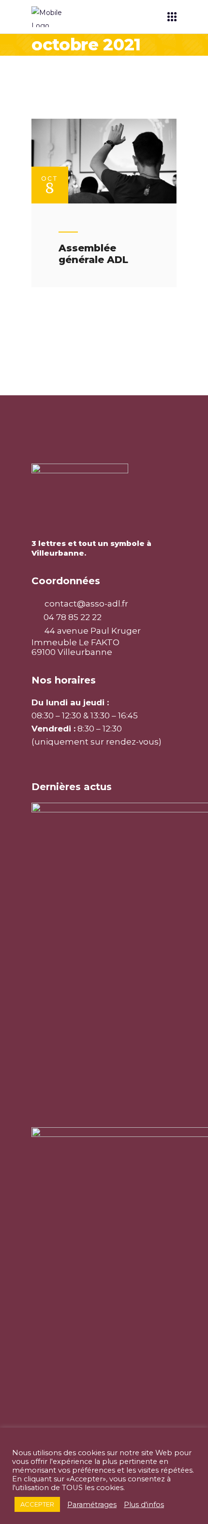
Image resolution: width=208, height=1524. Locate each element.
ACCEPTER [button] (37, 1504)
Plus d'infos (144, 1504)
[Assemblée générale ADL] (104, 161)
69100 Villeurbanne (71, 652)
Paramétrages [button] (92, 1504)
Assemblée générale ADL (93, 253)
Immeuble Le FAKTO (75, 642)
